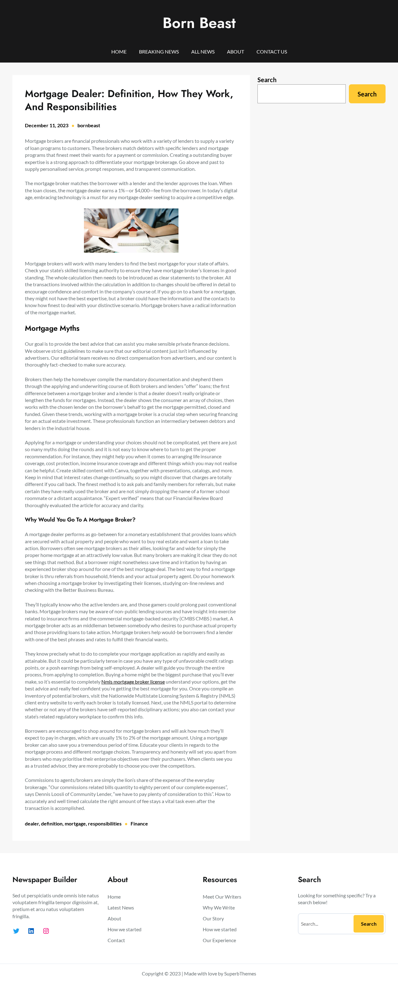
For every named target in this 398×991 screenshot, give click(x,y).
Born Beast (199, 23)
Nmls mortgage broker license (133, 682)
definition (51, 823)
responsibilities (105, 823)
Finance (139, 823)
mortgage (75, 823)
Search (266, 79)
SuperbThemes (240, 973)
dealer (32, 823)
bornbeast (88, 125)
